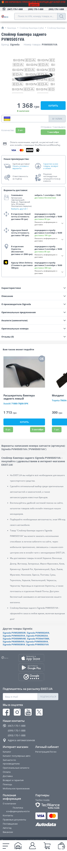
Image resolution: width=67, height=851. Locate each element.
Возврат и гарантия (13, 780)
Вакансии (8, 832)
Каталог (7, 751)
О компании (9, 803)
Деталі (34, 4)
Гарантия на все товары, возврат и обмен (50, 166)
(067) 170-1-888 (16, 725)
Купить (53, 105)
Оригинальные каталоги (16, 767)
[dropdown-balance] (61, 845)
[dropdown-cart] (47, 845)
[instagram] (17, 712)
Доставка (8, 776)
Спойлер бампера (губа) (32, 27)
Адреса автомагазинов (21, 740)
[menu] (6, 845)
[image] (24, 371)
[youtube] (28, 712)
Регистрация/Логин (45, 751)
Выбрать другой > (19, 208)
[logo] (7, 16)
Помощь (7, 784)
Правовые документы (14, 819)
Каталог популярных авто (16, 755)
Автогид (7, 827)
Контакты (8, 815)
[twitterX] (39, 712)
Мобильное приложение (16, 788)
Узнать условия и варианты (21, 167)
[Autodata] (47, 824)
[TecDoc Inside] (47, 805)
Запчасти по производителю (11, 761)
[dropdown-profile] (32, 845)
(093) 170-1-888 (16, 735)
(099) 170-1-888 (16, 730)
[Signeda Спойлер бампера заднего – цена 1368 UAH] (33, 75)
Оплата (6, 771)
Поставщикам (10, 823)
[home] (2, 27)
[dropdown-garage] (18, 845)
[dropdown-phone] (7, 118)
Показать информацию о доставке (46, 223)
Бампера (11, 27)
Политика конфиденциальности (18, 809)
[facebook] (6, 712)
